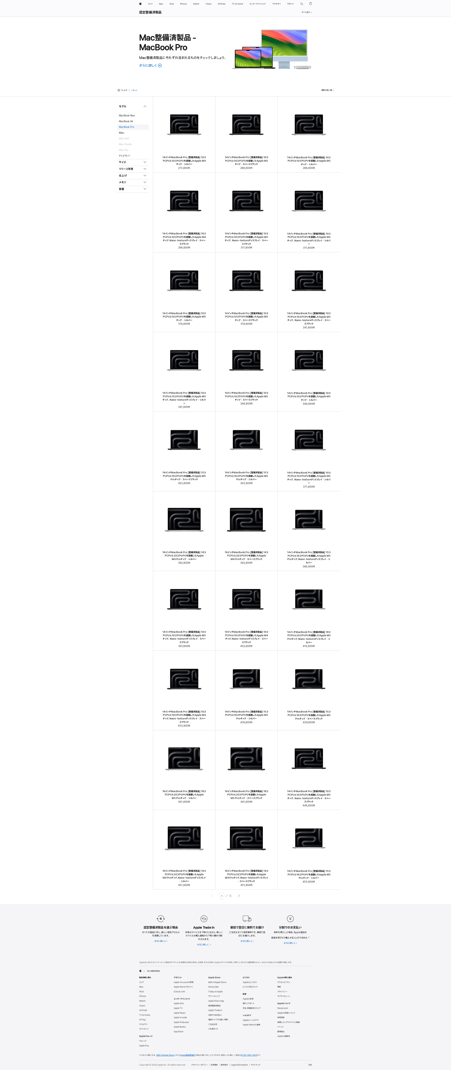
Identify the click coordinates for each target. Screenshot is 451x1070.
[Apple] (140, 970)
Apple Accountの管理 (183, 982)
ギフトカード (144, 1029)
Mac (141, 987)
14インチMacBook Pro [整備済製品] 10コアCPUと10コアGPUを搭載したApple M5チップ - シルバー (308, 161)
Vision (142, 1005)
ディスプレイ (124, 155)
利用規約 (214, 1065)
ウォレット (143, 1041)
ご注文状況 (212, 1024)
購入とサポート (248, 1003)
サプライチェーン (283, 996)
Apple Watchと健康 (251, 1025)
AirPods (143, 1010)
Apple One (179, 1003)
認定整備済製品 (150, 12)
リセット (134, 90)
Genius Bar (213, 987)
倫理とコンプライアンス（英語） (288, 1022)
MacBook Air (126, 121)
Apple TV (178, 1008)
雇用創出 (280, 1031)
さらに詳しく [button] (150, 65)
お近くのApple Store (217, 982)
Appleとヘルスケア (251, 1020)
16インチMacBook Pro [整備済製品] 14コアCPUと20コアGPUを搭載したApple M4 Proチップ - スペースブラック (246, 556)
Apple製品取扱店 (187, 1055)
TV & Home (144, 1015)
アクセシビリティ (283, 982)
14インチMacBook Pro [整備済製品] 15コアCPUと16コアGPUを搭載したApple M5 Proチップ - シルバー (246, 476)
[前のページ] (212, 896)
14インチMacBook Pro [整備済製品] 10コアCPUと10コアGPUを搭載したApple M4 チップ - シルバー (184, 161)
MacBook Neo (127, 115)
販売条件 (224, 1065)
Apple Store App (216, 1001)
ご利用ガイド (213, 1029)
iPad (141, 991)
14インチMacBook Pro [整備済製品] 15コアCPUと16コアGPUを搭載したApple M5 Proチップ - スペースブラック (184, 476)
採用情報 (280, 1017)
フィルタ (124, 90)
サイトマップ (255, 1065)
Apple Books (180, 1027)
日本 (310, 1065)
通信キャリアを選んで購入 (218, 1019)
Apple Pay (144, 1045)
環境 (279, 987)
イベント (280, 1027)
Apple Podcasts (181, 1022)
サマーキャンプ (214, 996)
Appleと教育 (248, 999)
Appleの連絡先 (283, 1036)
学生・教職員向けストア (252, 1008)
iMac (121, 132)
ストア (141, 982)
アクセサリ (143, 1024)
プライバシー (282, 991)
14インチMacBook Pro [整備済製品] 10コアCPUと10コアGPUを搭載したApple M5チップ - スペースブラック (246, 161)
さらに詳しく (160, 941)
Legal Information (239, 1065)
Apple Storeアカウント (183, 987)
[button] (301, 4)
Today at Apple (215, 991)
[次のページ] (239, 896)
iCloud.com (179, 991)
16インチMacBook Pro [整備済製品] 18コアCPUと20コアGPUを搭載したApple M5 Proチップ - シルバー (184, 795)
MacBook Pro (126, 127)
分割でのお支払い (215, 1015)
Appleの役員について (286, 1013)
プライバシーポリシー (199, 1065)
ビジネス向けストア (250, 987)
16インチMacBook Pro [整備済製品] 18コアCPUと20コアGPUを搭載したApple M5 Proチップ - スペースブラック (246, 795)
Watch (142, 1001)
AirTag (142, 1019)
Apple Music (180, 1013)
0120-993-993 (249, 1055)
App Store (178, 1031)
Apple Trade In (215, 1010)
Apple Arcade (180, 1017)
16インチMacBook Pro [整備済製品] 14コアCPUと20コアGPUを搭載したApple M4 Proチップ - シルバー (184, 556)
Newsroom (282, 1008)
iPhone (142, 996)
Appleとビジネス (250, 982)
